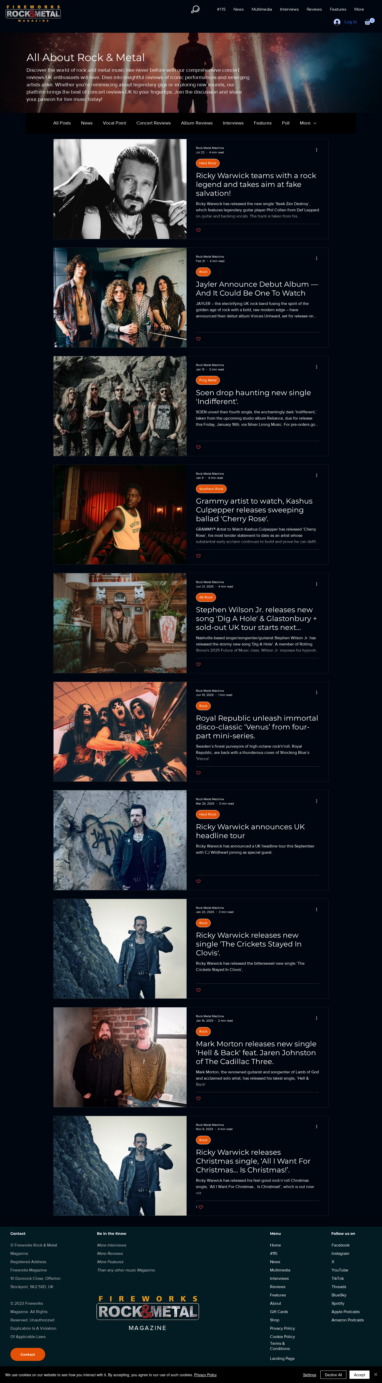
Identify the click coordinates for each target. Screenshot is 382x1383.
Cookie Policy (282, 1336)
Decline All (333, 1374)
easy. (313, 1222)
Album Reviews (197, 123)
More (305, 123)
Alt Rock (206, 597)
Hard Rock (207, 163)
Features (263, 123)
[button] (195, 9)
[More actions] (318, 150)
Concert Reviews (153, 123)
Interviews (233, 123)
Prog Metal (207, 380)
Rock (203, 272)
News (87, 123)
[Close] (376, 1375)
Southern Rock (211, 489)
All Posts (62, 123)
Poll (285, 123)
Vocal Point (114, 123)
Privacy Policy (205, 1374)
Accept (359, 1374)
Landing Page (282, 1358)
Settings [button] (309, 1374)
